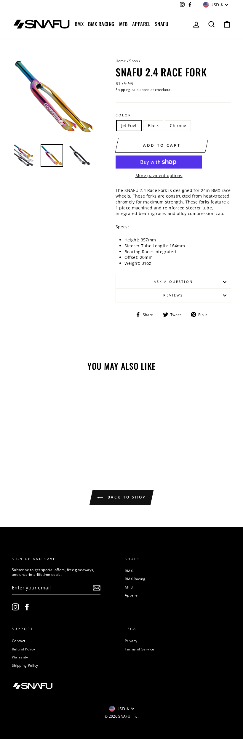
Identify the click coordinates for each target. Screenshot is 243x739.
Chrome (178, 125)
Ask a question (173, 282)
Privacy (131, 640)
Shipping (123, 89)
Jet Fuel (129, 125)
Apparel (131, 595)
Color (124, 115)
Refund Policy (23, 649)
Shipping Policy (25, 665)
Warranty (20, 657)
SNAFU (161, 24)
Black (153, 125)
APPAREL (141, 24)
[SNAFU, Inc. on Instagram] (15, 606)
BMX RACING (101, 24)
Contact (18, 640)
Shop (133, 60)
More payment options (159, 175)
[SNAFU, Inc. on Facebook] (27, 606)
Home (121, 60)
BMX (79, 24)
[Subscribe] (96, 587)
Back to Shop (125, 497)
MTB (123, 24)
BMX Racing (135, 578)
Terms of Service (139, 649)
